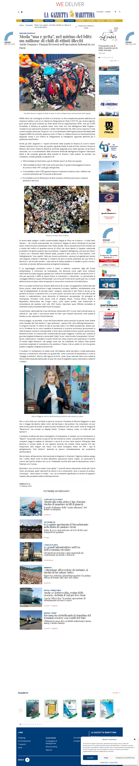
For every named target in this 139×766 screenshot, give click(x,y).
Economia (70, 21)
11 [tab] (39, 724)
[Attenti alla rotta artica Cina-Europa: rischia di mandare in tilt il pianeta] (31, 506)
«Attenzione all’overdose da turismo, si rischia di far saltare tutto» (66, 571)
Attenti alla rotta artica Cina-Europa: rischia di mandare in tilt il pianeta (65, 503)
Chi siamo (100, 12)
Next (118, 710)
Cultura (90, 21)
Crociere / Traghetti (51, 606)
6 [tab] (108, 57)
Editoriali (111, 21)
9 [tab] (35, 724)
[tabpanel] (109, 50)
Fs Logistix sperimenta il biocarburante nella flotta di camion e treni (66, 526)
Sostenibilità (51, 738)
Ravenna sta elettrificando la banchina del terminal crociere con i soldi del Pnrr (67, 617)
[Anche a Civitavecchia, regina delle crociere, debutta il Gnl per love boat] (31, 597)
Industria (49, 21)
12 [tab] (41, 724)
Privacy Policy (113, 762)
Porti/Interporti (24, 741)
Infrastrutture (48, 560)
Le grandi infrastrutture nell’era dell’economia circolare (62, 548)
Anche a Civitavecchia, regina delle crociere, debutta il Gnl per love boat (64, 594)
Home (21, 25)
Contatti (107, 12)
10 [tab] (37, 724)
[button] (135, 739)
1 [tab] (99, 57)
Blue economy (51, 746)
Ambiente (27, 21)
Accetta (90, 758)
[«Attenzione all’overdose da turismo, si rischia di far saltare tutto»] (31, 574)
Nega (106, 758)
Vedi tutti (113, 61)
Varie (20, 747)
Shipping (21, 738)
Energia (46, 537)
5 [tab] (106, 57)
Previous (20, 710)
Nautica (100, 21)
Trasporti (22, 744)
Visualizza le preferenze (125, 758)
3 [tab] (103, 57)
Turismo (80, 21)
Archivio (115, 693)
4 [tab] (104, 57)
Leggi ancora (109, 50)
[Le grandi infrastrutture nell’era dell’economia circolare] (31, 551)
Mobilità (38, 21)
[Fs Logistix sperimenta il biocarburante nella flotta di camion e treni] (31, 529)
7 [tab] (110, 57)
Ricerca (59, 21)
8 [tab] (112, 57)
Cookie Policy (104, 762)
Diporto (49, 750)
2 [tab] (101, 57)
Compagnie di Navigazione (51, 742)
